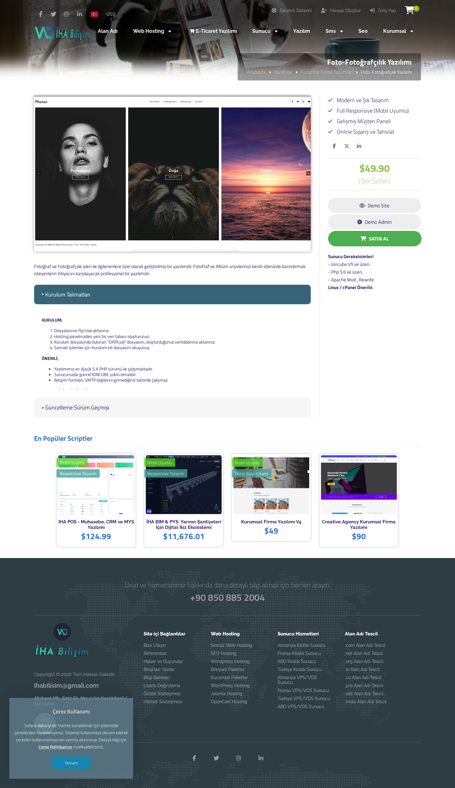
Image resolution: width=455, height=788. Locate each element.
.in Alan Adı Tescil (362, 669)
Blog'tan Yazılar (159, 669)
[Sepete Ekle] (105, 485)
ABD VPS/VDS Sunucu (301, 706)
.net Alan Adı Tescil (364, 653)
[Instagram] (66, 14)
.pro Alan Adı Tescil (364, 685)
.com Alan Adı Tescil (365, 645)
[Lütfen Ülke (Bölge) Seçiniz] (97, 14)
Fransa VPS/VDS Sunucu (303, 690)
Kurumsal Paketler (229, 677)
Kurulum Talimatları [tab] (67, 294)
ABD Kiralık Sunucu (297, 661)
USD (110, 14)
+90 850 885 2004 (227, 597)
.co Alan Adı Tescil (363, 677)
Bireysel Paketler (228, 669)
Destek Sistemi (295, 10)
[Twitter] (53, 14)
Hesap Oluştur (345, 10)
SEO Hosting (223, 653)
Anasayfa (256, 72)
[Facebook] (40, 14)
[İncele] (86, 485)
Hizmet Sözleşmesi (163, 701)
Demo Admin (378, 222)
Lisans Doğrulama (162, 685)
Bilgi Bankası (156, 677)
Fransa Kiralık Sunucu (299, 653)
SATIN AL (378, 238)
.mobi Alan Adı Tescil (366, 701)
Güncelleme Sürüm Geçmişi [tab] (77, 407)
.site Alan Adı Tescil (364, 693)
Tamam (71, 763)
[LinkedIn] (79, 14)
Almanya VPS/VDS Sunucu (297, 680)
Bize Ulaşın (155, 645)
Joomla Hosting (226, 693)
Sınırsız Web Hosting (231, 645)
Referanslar (155, 653)
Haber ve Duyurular (163, 661)
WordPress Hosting (230, 685)
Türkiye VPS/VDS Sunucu (304, 698)
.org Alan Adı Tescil (364, 661)
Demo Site (377, 205)
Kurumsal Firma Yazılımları (327, 72)
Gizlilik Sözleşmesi (162, 693)
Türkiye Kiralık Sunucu (300, 669)
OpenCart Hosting (229, 701)
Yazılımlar (283, 72)
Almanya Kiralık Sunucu (301, 645)
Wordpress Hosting (230, 661)
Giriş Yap (386, 10)
